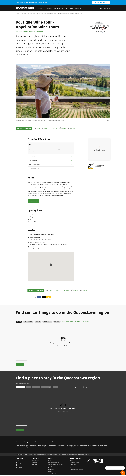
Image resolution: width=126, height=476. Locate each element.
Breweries (38, 321)
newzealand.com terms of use (75, 447)
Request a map (35, 460)
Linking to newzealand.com (54, 466)
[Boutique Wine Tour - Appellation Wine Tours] (99, 27)
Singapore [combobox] (106, 8)
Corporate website (74, 467)
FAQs (49, 460)
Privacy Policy (51, 469)
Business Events (74, 466)
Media (71, 460)
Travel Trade (73, 464)
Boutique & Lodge (46, 387)
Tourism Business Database (76, 469)
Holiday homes (20, 387)
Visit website (28, 128)
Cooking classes (47, 321)
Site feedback (35, 462)
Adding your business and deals (55, 464)
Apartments (36, 387)
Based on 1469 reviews (98, 167)
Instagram (20, 463)
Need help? (34, 464)
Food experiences (28, 321)
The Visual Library (74, 462)
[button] (40, 8)
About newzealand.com (53, 462)
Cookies (50, 471)
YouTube (20, 467)
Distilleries (56, 321)
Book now (19, 128)
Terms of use (51, 467)
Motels (55, 387)
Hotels (28, 387)
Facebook (20, 465)
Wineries (19, 321)
